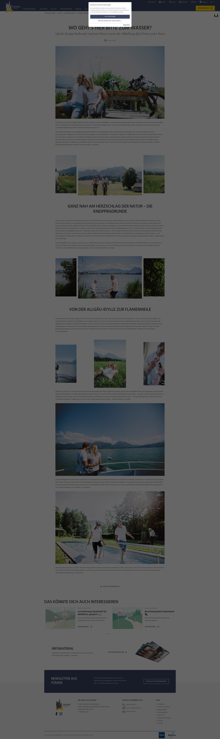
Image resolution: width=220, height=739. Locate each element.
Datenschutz (126, 25)
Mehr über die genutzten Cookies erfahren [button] (109, 21)
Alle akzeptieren (110, 17)
